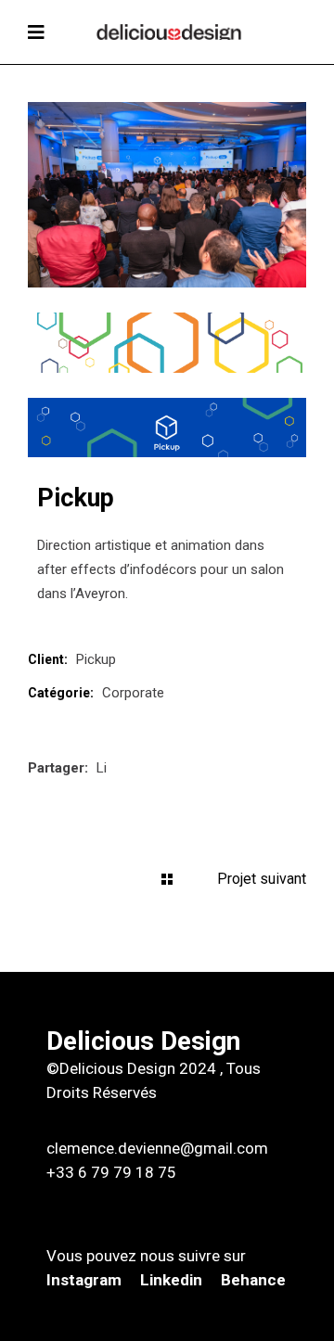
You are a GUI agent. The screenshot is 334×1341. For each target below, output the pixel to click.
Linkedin (171, 1280)
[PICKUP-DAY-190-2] (167, 194)
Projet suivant (261, 879)
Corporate (133, 692)
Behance (253, 1280)
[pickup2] (167, 342)
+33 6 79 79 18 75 (111, 1172)
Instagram (85, 1280)
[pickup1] (167, 427)
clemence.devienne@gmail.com (157, 1148)
